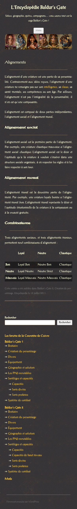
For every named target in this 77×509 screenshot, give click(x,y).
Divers (12, 357)
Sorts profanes (20, 395)
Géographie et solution (21, 367)
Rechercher (10, 317)
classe (65, 87)
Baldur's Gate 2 (45, 288)
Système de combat (19, 400)
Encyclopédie (21, 293)
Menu (38, 30)
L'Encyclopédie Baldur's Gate (38, 7)
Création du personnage (22, 351)
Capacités (17, 384)
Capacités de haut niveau (27, 455)
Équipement (15, 362)
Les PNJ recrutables (19, 373)
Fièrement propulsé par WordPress (23, 502)
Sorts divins (19, 389)
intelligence (50, 87)
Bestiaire (13, 346)
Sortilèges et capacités (20, 378)
